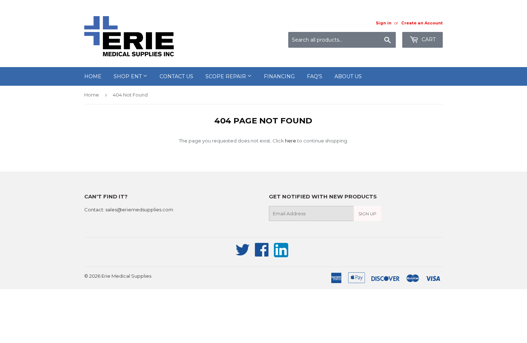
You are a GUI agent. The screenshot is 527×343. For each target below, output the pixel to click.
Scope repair (226, 76)
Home (92, 76)
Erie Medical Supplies (126, 276)
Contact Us (176, 76)
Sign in (383, 22)
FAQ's (314, 76)
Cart (428, 39)
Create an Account (422, 22)
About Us (348, 76)
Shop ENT (128, 76)
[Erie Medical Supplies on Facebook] (262, 254)
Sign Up (367, 213)
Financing (279, 76)
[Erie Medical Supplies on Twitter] (243, 254)
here (290, 141)
